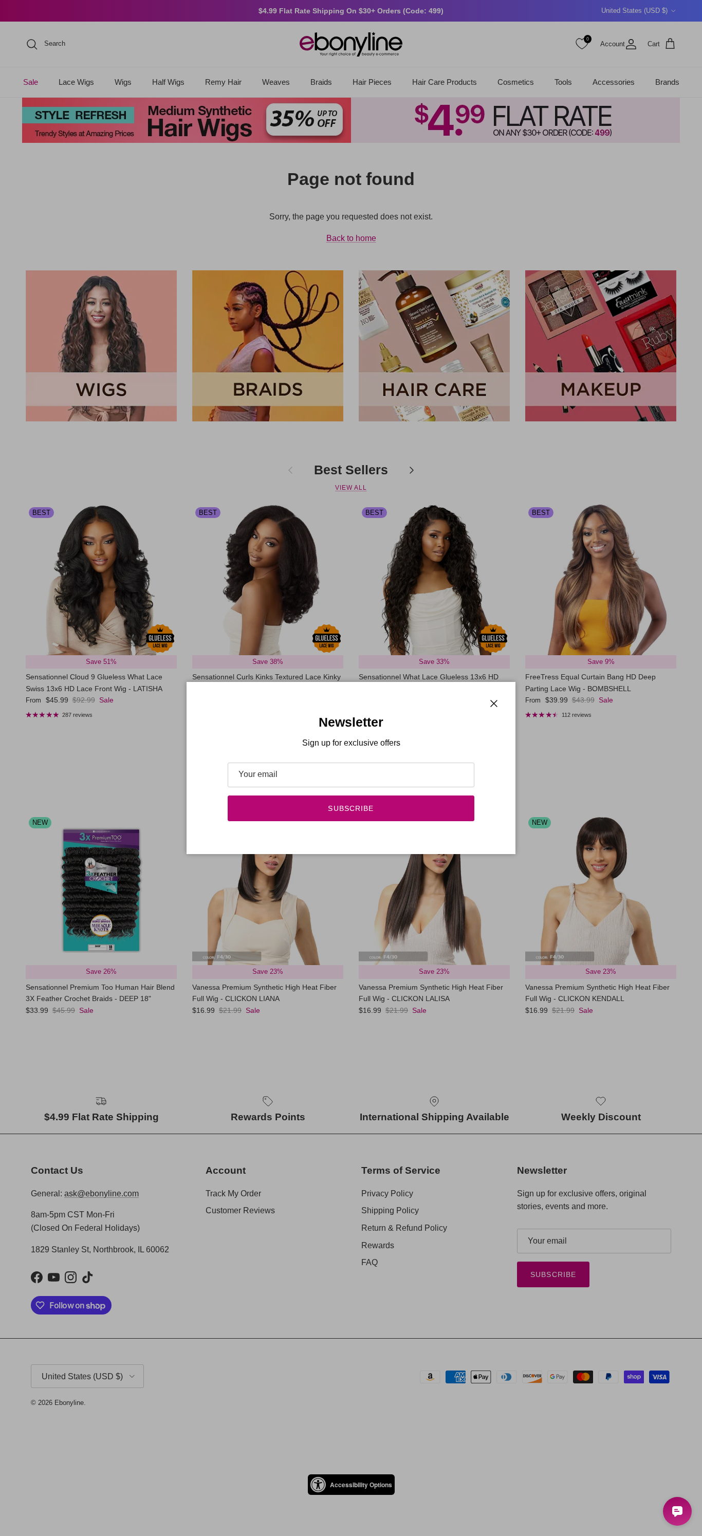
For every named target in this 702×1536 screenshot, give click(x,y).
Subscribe (351, 808)
